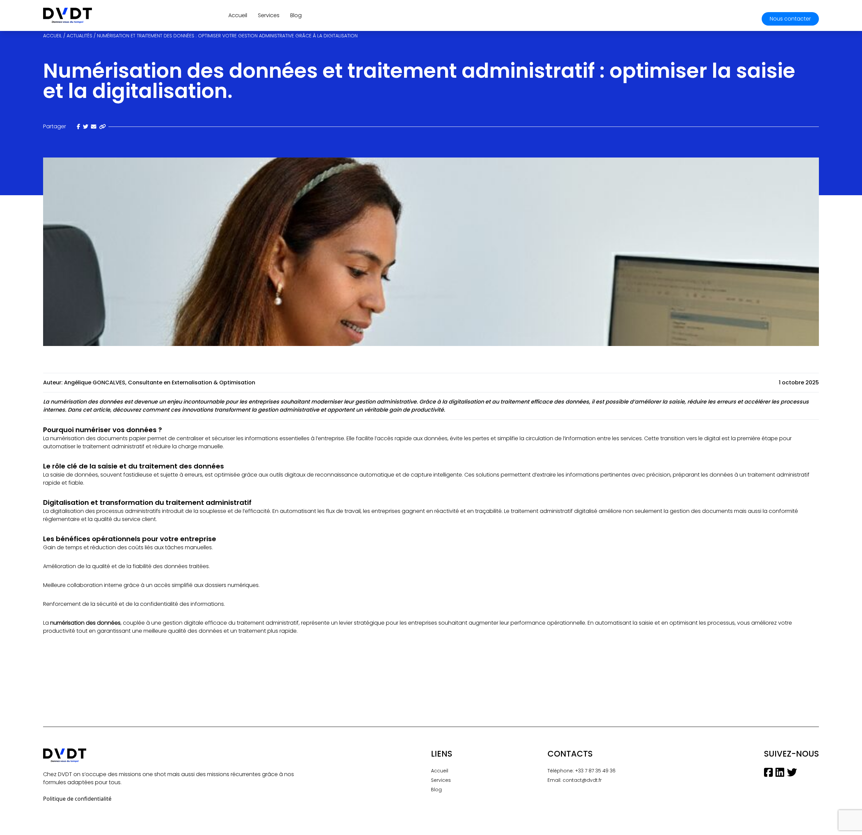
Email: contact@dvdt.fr (575, 780)
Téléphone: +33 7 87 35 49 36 (582, 770)
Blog (296, 15)
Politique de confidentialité (77, 798)
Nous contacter (790, 19)
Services (268, 15)
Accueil (237, 15)
